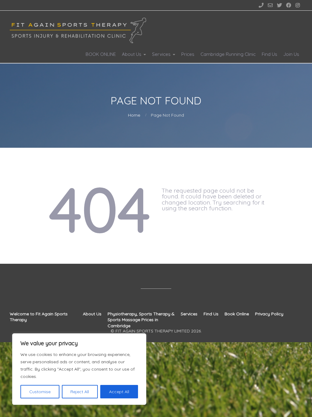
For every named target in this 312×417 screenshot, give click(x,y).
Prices (187, 54)
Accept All (119, 391)
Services (161, 54)
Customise (40, 391)
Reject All (79, 391)
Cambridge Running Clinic (228, 54)
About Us (131, 54)
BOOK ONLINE (101, 54)
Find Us (269, 54)
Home (134, 115)
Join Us (291, 54)
